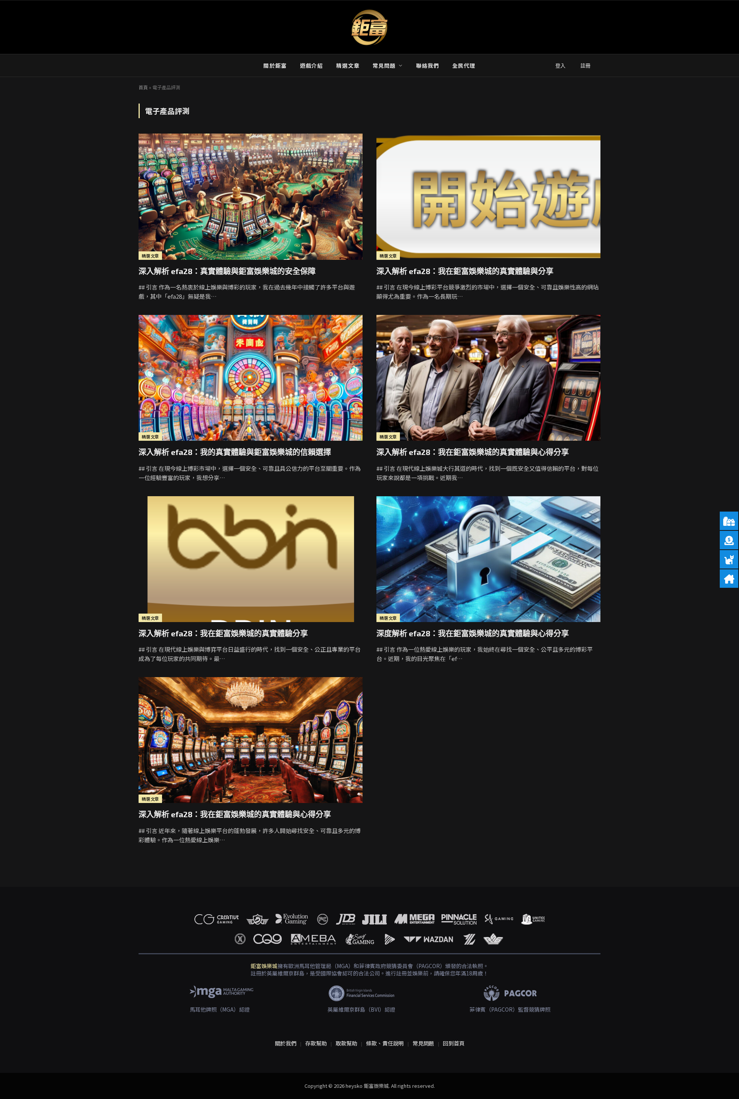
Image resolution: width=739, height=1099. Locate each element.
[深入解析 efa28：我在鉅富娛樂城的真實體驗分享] (251, 559)
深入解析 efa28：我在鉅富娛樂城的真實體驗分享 (223, 633)
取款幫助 (346, 1043)
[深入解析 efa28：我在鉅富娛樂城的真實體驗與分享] (488, 196)
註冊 (585, 65)
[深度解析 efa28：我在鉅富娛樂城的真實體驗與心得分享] (488, 559)
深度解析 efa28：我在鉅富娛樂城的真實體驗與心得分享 (472, 633)
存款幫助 (316, 1043)
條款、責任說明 (385, 1043)
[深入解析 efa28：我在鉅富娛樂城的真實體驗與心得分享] (488, 378)
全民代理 (463, 65)
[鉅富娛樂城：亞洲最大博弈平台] (369, 27)
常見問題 (384, 65)
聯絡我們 (427, 65)
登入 (560, 65)
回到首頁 (454, 1043)
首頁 (143, 87)
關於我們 (285, 1043)
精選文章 (347, 65)
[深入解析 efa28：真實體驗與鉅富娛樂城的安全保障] (251, 196)
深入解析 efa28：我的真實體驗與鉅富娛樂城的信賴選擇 (235, 452)
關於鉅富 (274, 65)
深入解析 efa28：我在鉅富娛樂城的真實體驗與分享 (464, 271)
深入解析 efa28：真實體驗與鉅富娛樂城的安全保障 (227, 271)
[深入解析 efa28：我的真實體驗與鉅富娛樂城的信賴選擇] (251, 378)
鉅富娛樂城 (264, 966)
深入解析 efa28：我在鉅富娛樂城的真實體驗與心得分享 (472, 452)
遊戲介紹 (311, 65)
